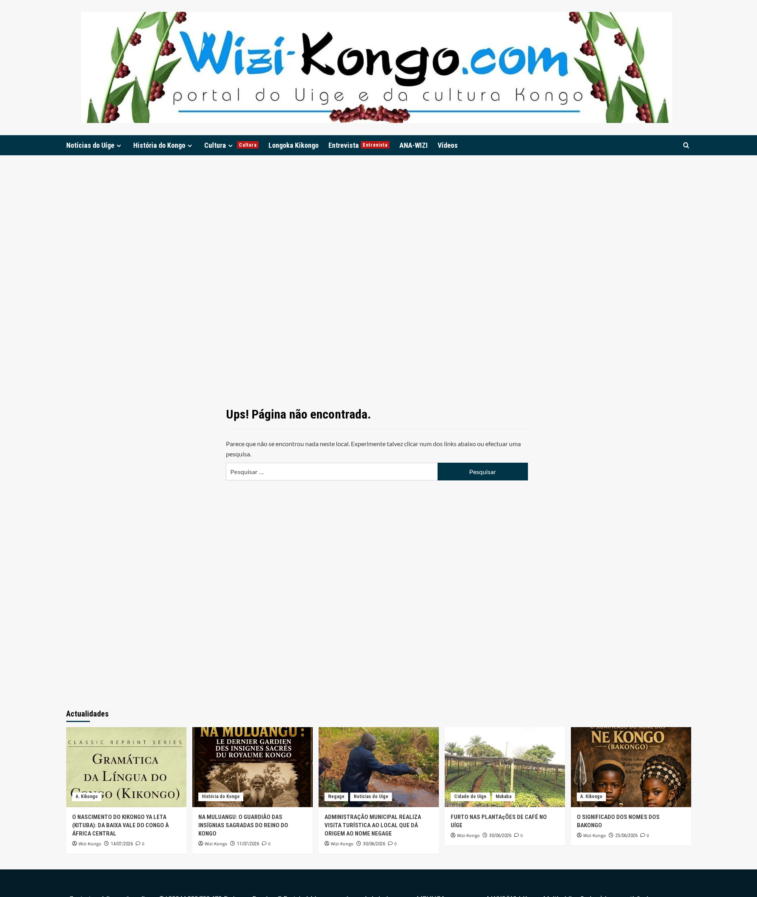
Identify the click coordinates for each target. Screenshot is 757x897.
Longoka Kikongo (293, 145)
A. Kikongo (87, 796)
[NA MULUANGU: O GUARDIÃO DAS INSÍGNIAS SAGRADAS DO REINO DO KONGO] (252, 767)
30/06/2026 (374, 844)
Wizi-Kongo (89, 844)
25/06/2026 (626, 835)
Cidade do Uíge (470, 796)
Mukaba (503, 796)
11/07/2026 (248, 844)
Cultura (230, 145)
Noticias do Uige (371, 796)
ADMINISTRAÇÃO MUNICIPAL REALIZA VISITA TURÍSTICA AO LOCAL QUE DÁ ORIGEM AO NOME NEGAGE (372, 825)
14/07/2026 (122, 844)
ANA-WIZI (413, 145)
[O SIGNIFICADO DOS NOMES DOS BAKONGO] (631, 767)
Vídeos (448, 145)
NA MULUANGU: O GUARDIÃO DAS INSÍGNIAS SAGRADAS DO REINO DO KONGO (243, 825)
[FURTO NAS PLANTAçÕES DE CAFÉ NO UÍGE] (505, 767)
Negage (336, 796)
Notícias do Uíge (90, 145)
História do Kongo (159, 145)
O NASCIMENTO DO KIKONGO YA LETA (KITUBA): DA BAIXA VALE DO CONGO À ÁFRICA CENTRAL (120, 825)
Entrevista (358, 145)
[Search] (686, 145)
